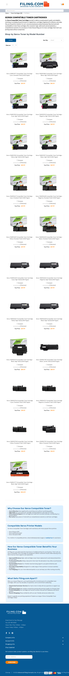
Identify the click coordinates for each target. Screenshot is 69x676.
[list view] (16, 45)
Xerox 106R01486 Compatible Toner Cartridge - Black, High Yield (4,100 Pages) (49, 74)
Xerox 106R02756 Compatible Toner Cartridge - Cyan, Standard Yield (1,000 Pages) (20, 401)
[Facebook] (6, 633)
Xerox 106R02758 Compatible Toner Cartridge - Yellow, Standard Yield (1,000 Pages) (20, 442)
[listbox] (56, 40)
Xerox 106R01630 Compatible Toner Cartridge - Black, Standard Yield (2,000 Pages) (49, 238)
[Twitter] (9, 633)
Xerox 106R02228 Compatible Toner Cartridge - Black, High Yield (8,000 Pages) (49, 319)
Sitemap (7, 672)
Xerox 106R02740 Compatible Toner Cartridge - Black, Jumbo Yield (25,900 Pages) (49, 360)
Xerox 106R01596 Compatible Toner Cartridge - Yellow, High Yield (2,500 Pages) (19, 156)
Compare (20, 78)
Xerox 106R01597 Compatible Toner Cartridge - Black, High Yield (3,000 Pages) (49, 156)
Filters (11, 40)
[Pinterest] (12, 633)
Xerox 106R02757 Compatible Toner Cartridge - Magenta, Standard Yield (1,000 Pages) (49, 401)
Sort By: (45, 40)
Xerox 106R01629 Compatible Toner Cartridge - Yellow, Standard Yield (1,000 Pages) (19, 238)
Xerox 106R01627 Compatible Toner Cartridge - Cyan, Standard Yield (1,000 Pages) (19, 197)
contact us (49, 538)
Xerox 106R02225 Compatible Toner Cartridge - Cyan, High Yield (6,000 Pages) (20, 278)
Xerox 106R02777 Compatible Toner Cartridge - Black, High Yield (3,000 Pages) (19, 483)
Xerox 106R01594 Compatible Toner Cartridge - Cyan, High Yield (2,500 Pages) (19, 115)
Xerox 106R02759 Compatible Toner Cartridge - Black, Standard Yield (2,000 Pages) (49, 442)
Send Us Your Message (15, 620)
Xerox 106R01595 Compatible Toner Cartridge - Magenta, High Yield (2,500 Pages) (49, 115)
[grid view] (12, 45)
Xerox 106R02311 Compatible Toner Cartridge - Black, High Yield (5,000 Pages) (19, 360)
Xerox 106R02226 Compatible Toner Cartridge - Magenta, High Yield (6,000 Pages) (49, 278)
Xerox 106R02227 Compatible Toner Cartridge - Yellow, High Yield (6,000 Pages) (20, 319)
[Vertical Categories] (6, 4)
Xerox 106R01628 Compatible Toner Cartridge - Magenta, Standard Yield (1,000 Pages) (49, 197)
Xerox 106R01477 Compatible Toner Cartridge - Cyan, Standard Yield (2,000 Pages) (19, 74)
